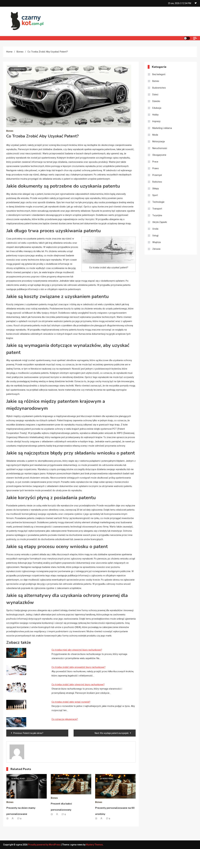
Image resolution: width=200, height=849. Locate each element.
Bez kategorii (158, 74)
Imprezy (156, 121)
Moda (155, 135)
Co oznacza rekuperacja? (65, 719)
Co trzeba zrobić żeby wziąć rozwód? (71, 701)
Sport (155, 195)
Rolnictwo (157, 182)
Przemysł (157, 175)
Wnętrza (156, 242)
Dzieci (155, 94)
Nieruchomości (159, 148)
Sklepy (155, 188)
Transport (157, 208)
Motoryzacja (158, 141)
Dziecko (156, 101)
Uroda (155, 229)
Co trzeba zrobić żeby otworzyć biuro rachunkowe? (78, 684)
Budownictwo (159, 88)
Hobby (155, 114)
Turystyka (157, 215)
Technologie (158, 202)
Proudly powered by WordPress (44, 844)
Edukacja (156, 108)
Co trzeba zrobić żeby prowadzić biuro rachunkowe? (78, 667)
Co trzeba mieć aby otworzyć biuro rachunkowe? (77, 649)
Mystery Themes (94, 844)
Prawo (155, 168)
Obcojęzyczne (159, 155)
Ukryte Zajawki (159, 222)
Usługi (155, 235)
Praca (155, 161)
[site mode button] (187, 38)
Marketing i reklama (162, 128)
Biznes (9, 131)
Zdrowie (156, 249)
